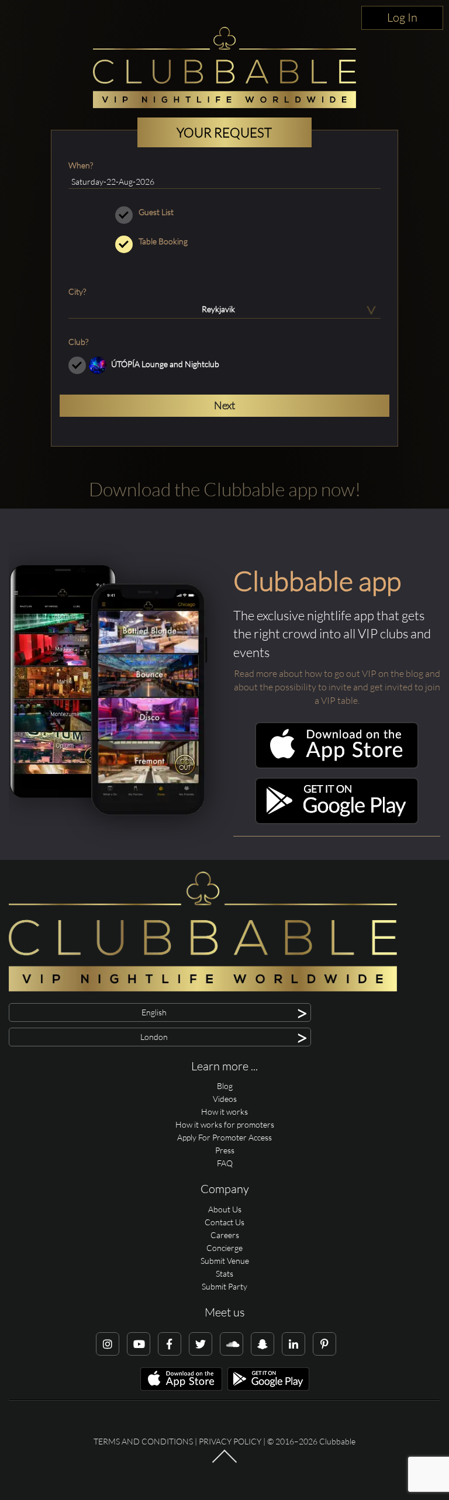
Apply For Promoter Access (224, 1137)
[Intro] (224, 1462)
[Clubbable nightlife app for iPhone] (337, 765)
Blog (225, 1086)
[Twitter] (200, 1344)
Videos (225, 1099)
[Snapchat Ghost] (262, 1344)
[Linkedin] (293, 1344)
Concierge (224, 1248)
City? (77, 291)
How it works (224, 1112)
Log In (402, 17)
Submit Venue (225, 1261)
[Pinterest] (324, 1344)
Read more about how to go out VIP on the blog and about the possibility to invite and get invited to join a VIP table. (337, 687)
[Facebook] (169, 1344)
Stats (224, 1273)
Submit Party (224, 1286)
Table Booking (163, 241)
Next (224, 405)
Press (224, 1150)
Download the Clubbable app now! (225, 489)
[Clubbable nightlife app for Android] (337, 821)
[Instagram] (107, 1344)
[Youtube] (138, 1344)
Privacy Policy (230, 1441)
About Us (224, 1209)
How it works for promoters (224, 1124)
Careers (224, 1235)
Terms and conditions (143, 1441)
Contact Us (224, 1222)
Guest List (156, 212)
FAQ (225, 1163)
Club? (78, 342)
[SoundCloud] (231, 1344)
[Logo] (224, 67)
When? (80, 165)
